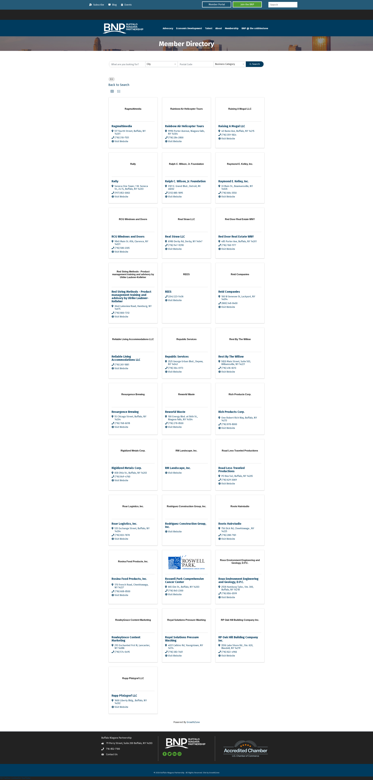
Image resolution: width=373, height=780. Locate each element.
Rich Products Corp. (231, 412)
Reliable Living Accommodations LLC (126, 358)
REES (168, 291)
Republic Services (177, 356)
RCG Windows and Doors (128, 236)
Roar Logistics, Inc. (124, 523)
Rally (115, 181)
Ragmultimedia (122, 126)
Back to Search (118, 85)
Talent (208, 28)
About (218, 28)
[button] (216, 4)
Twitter (7, 778)
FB (1, 778)
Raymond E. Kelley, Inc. (233, 181)
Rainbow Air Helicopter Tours (184, 126)
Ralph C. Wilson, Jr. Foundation (185, 181)
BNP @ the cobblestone (255, 28)
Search (256, 64)
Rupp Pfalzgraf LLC (124, 695)
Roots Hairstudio (229, 523)
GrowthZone (193, 722)
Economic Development (189, 28)
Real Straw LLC (175, 236)
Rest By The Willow (231, 356)
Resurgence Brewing (125, 412)
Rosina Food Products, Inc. (129, 579)
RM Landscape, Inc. (178, 468)
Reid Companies (229, 291)
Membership (232, 28)
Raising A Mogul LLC (231, 126)
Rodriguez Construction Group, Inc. (185, 525)
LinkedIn (16, 778)
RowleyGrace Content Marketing (126, 638)
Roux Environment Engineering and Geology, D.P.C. (238, 580)
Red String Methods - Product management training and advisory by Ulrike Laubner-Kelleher (131, 296)
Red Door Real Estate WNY (236, 236)
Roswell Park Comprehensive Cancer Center (184, 580)
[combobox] (161, 64)
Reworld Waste (175, 412)
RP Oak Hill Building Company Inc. (238, 638)
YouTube (25, 778)
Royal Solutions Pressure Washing (182, 638)
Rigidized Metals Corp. (127, 468)
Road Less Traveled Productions (231, 469)
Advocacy (168, 28)
